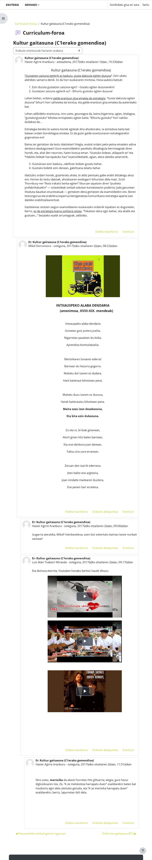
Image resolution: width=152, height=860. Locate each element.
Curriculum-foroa (26, 23)
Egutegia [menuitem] (12, 5)
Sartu (145, 5)
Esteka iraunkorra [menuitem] (106, 231)
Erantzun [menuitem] (128, 231)
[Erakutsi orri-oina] (142, 850)
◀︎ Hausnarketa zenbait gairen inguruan (41, 833)
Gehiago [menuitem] (31, 5)
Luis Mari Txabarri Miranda (49, 562)
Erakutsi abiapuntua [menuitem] (105, 511)
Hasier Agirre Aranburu (39, 62)
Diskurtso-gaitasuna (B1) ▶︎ (119, 833)
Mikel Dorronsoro (39, 246)
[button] (93, 4)
